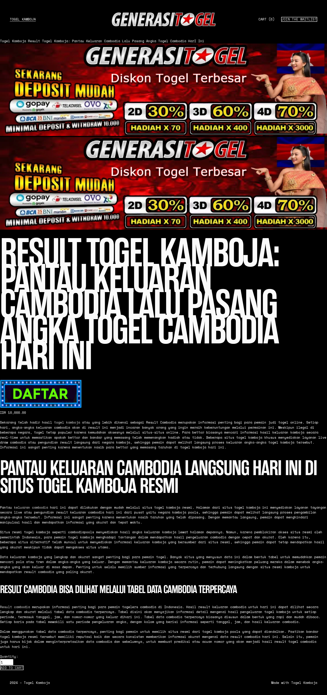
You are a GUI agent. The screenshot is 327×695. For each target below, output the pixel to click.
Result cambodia (15, 606)
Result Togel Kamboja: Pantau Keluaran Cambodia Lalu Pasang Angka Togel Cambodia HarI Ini (116, 40)
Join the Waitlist (299, 19)
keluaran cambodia (31, 507)
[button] (12, 667)
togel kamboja (67, 422)
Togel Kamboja (23, 19)
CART (266, 19)
